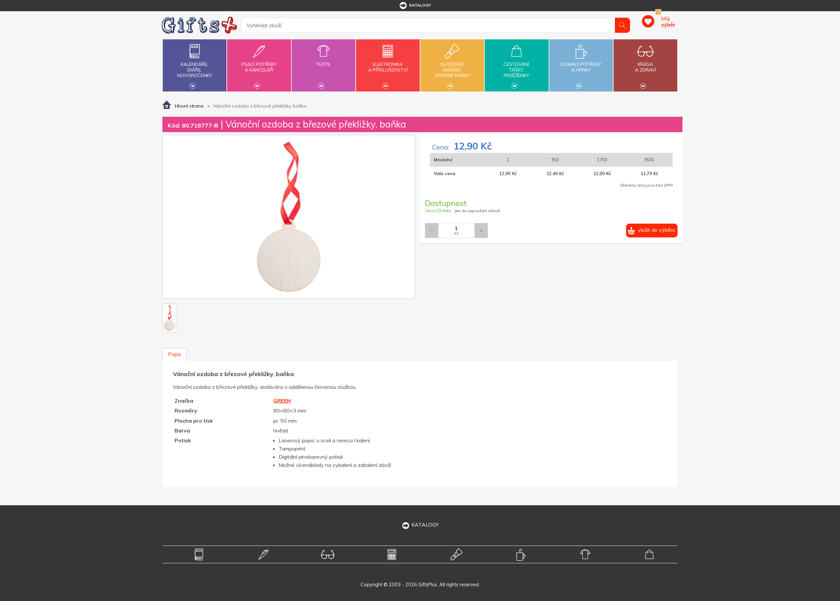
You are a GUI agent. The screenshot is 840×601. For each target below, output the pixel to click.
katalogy (420, 5)
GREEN (282, 400)
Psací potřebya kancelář (259, 67)
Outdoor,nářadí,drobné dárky (452, 69)
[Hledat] (622, 25)
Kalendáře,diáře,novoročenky (194, 69)
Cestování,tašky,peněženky (516, 69)
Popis (174, 354)
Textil (323, 64)
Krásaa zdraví (645, 67)
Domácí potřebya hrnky (581, 67)
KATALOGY (425, 524)
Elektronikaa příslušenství (388, 67)
